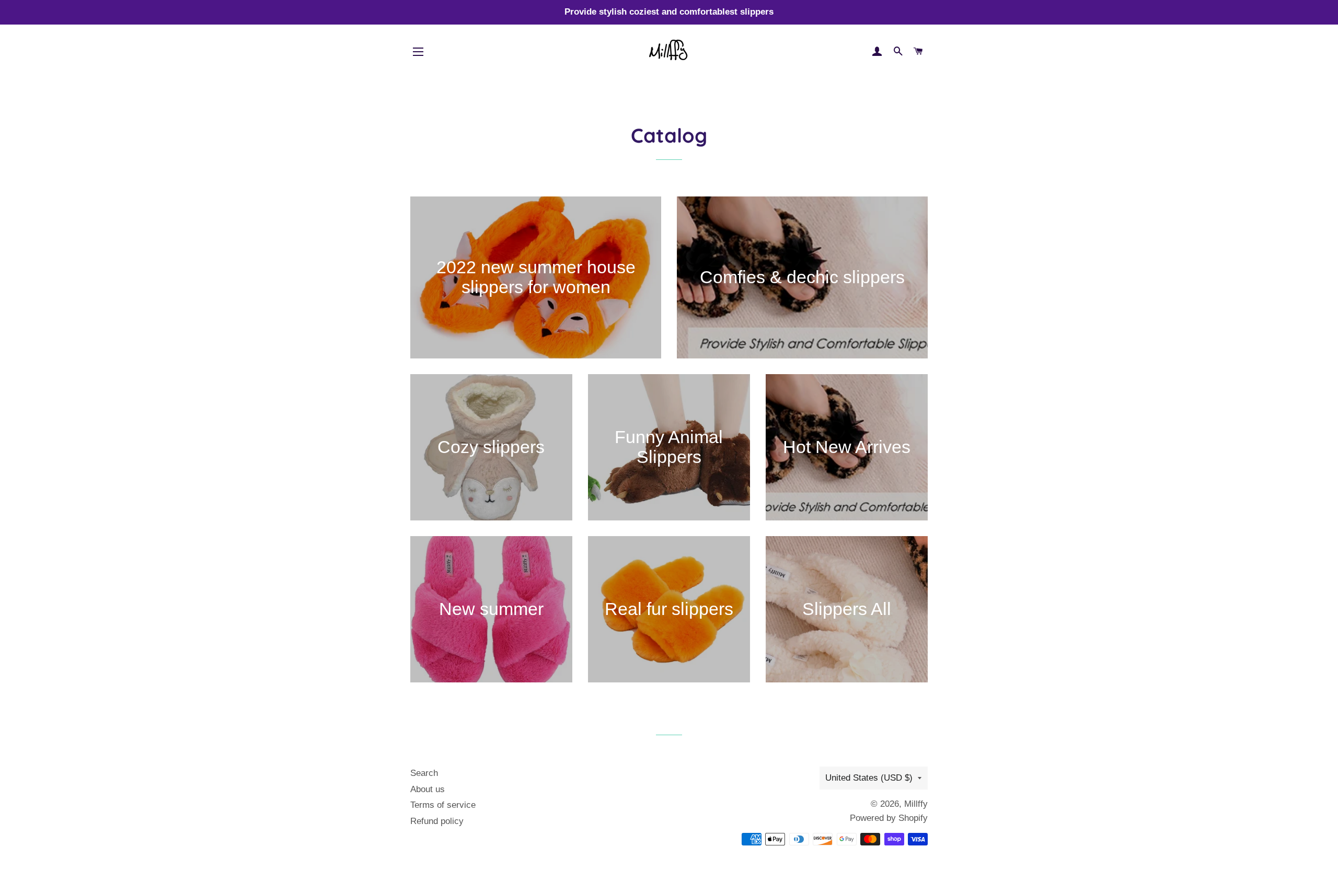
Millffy (916, 804)
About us (427, 789)
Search (424, 773)
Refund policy (437, 821)
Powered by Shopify (889, 818)
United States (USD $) (869, 778)
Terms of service (443, 805)
